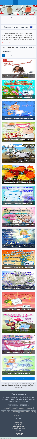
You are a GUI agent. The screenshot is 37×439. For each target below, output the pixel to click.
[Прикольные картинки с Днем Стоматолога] (18, 132)
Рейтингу (31, 48)
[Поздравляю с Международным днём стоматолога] (18, 174)
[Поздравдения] (25, 2)
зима (33, 412)
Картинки (5, 18)
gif (8, 412)
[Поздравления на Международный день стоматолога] (18, 110)
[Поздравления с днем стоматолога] (18, 89)
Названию (23, 48)
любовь (13, 408)
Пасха (3, 412)
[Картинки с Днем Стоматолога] (18, 323)
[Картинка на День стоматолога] (18, 302)
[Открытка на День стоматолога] (18, 68)
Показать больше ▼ (9, 43)
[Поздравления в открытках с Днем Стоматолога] (18, 280)
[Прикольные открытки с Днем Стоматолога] (18, 153)
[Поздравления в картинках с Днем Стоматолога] (18, 259)
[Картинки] (15, 2)
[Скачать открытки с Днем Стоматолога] (18, 217)
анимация (30, 408)
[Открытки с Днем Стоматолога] (18, 344)
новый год (21, 408)
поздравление (18, 415)
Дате (17, 48)
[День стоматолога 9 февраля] (18, 365)
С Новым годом (24, 412)
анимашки (14, 412)
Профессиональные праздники (21, 18)
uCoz (9, 438)
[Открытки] (10, 2)
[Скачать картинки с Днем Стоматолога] (18, 238)
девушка (6, 408)
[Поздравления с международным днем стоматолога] (18, 195)
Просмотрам (6, 52)
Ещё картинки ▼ (18, 379)
